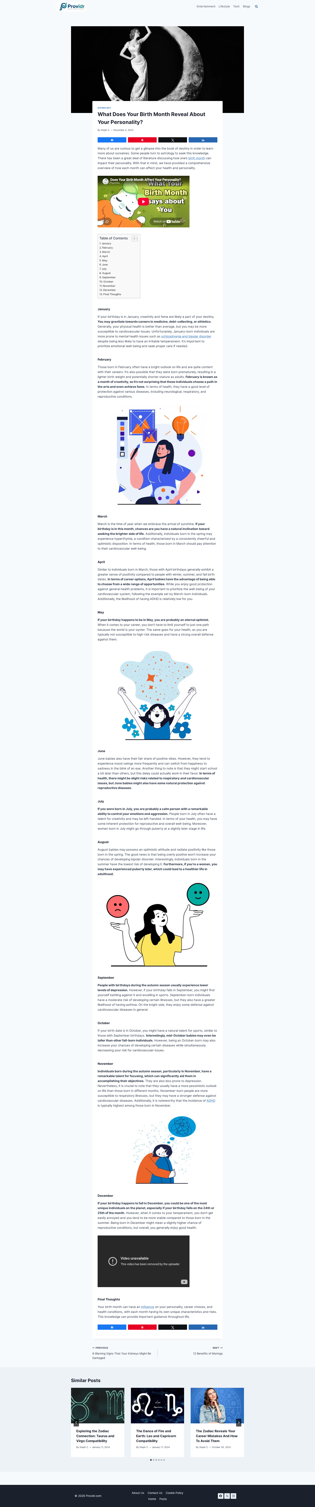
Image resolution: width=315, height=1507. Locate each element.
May (104, 260)
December (109, 290)
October (108, 281)
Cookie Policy (174, 1493)
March (106, 251)
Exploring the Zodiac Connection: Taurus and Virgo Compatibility (95, 1436)
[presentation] (97, 1405)
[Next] (238, 1422)
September (109, 277)
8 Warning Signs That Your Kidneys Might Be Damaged (121, 1353)
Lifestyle (224, 6)
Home (152, 1499)
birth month (196, 158)
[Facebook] (220, 1496)
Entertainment (206, 6)
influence (147, 1307)
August (106, 273)
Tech (236, 6)
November (109, 285)
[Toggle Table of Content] (133, 238)
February (107, 247)
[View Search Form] (256, 7)
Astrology (104, 108)
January (106, 243)
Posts (163, 1499)
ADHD (211, 1100)
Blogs (246, 6)
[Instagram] (233, 1496)
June (105, 264)
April (105, 256)
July (104, 268)
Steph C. (105, 130)
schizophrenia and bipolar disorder (186, 336)
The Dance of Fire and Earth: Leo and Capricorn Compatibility (156, 1436)
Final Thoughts (112, 294)
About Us (138, 1493)
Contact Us (155, 1493)
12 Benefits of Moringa (208, 1350)
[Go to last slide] (76, 1422)
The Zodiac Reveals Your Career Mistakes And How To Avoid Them (217, 1436)
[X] (227, 1496)
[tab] (151, 1460)
